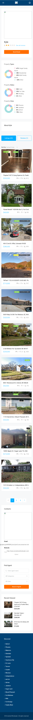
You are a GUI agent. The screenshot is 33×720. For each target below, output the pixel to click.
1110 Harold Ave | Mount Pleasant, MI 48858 (17, 417)
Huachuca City (10, 660)
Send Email (16, 52)
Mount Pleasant (10, 692)
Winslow (8, 673)
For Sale (16, 152)
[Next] (24, 500)
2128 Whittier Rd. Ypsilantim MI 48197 (15, 349)
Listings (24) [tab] (9, 138)
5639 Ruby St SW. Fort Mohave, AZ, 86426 (16, 314)
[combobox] (12, 147)
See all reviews (20, 45)
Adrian (8, 682)
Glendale (8, 653)
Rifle (7, 698)
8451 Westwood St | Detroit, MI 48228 (15, 383)
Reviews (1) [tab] (24, 138)
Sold (28, 428)
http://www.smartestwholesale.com (18, 551)
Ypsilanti (8, 656)
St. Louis (8, 663)
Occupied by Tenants (24, 152)
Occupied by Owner (24, 220)
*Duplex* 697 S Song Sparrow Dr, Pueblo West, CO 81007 (21, 604)
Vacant (27, 186)
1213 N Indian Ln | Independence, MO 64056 (17, 485)
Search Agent (16, 587)
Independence (10, 676)
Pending (16, 255)
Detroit (8, 644)
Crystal (8, 669)
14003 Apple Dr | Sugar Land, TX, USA (15, 451)
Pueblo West (9, 705)
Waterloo (8, 650)
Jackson (8, 685)
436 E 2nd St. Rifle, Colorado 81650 (14, 243)
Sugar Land (9, 689)
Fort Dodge (9, 701)
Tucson (8, 666)
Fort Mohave (9, 695)
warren (8, 679)
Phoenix (8, 647)
